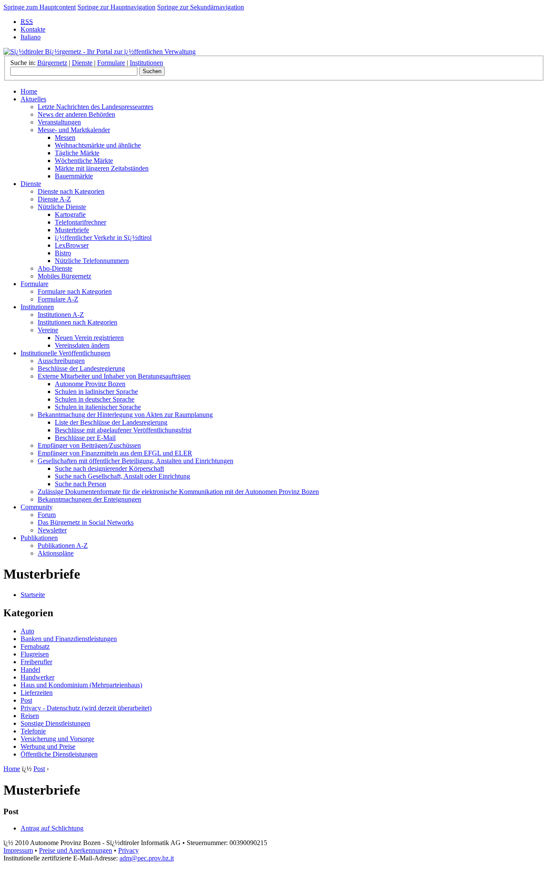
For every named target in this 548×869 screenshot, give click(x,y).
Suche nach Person (80, 484)
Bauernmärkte (74, 176)
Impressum (18, 850)
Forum (47, 514)
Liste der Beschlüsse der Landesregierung (111, 422)
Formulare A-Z (58, 299)
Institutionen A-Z (61, 314)
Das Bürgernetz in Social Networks (86, 522)
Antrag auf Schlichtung (52, 828)
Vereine (48, 330)
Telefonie (33, 731)
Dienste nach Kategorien (71, 191)
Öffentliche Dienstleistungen (59, 754)
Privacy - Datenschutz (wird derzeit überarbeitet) (86, 708)
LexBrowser (72, 245)
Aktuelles (33, 99)
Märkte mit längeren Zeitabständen (102, 168)
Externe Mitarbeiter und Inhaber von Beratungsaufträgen (114, 376)
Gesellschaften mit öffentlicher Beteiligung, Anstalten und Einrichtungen (135, 460)
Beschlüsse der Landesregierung (81, 368)
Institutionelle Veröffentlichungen (65, 353)
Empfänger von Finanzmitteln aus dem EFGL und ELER (115, 453)
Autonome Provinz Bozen (90, 383)
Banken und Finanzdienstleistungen (69, 638)
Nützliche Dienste (62, 206)
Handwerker (37, 677)
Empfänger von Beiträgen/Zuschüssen (89, 445)
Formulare (111, 62)
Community (37, 507)
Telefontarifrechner (80, 222)
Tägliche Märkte (77, 153)
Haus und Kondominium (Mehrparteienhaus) (81, 685)
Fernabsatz (35, 646)
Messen (65, 137)
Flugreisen (35, 654)
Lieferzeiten (37, 692)
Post (26, 700)
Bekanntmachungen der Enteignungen (89, 499)
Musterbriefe (72, 230)
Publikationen (39, 537)
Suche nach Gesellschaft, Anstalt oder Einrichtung (122, 476)
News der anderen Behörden (76, 114)
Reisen (30, 715)
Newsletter (52, 530)
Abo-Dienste (55, 268)
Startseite (33, 594)
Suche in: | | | (86, 62)
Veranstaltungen (59, 122)
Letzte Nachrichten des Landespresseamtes (95, 106)
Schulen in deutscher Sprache (94, 399)
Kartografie (70, 214)
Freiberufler (36, 661)
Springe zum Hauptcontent (39, 7)
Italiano (31, 37)
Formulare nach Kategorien (75, 291)
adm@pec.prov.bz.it (146, 858)
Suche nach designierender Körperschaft (109, 468)
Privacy (128, 850)
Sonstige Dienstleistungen (55, 723)
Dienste (82, 62)
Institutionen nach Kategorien (77, 322)
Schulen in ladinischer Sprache (96, 391)
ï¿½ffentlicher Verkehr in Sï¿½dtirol (103, 237)
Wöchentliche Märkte (84, 160)
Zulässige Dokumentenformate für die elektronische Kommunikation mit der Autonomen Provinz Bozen (178, 491)
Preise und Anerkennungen (75, 850)
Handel (30, 669)
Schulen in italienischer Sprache (98, 407)
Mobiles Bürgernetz (64, 276)
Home (29, 91)
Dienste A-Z (54, 199)
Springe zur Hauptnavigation (116, 7)
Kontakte (33, 29)
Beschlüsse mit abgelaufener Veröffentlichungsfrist (123, 430)
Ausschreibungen (61, 360)
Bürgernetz (52, 62)
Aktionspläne (56, 553)
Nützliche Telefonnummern (92, 260)
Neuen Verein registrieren (89, 337)
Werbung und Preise (48, 746)
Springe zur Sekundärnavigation (200, 7)
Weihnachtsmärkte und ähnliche (98, 145)
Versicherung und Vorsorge (57, 738)
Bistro (63, 253)
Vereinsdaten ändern (82, 345)
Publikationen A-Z (63, 545)
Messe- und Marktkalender (74, 129)
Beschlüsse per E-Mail (85, 437)
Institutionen (146, 62)
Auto (27, 631)
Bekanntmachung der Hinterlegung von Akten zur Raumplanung (125, 414)
